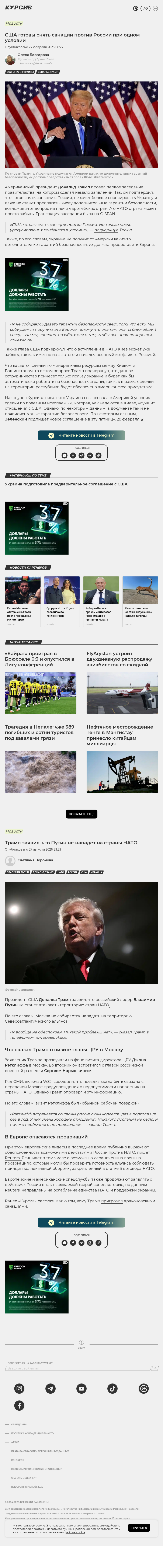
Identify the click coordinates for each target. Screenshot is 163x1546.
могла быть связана (120, 1081)
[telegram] (50, 1388)
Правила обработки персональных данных (40, 1451)
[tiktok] (112, 1388)
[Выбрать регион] (135, 8)
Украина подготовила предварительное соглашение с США (66, 484)
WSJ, (48, 1081)
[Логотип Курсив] (18, 7)
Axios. (61, 1037)
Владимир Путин (18, 872)
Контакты (17, 1460)
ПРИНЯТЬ (139, 1528)
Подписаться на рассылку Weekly (30, 1363)
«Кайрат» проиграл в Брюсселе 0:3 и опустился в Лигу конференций (39, 659)
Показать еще (81, 814)
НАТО (61, 872)
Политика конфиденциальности (32, 1433)
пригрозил (112, 1201)
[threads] (144, 1388)
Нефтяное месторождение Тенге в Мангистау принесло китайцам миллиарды (120, 735)
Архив (15, 1442)
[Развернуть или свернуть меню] (155, 8)
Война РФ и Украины (20, 72)
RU (145, 8)
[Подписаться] (155, 1368)
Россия (72, 872)
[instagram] (19, 1388)
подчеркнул (106, 230)
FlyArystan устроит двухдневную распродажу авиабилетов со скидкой (119, 659)
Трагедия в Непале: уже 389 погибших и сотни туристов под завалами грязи (39, 732)
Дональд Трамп (48, 72)
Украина (96, 872)
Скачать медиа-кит (24, 1478)
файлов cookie (75, 1532)
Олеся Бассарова (33, 55)
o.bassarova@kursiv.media (35, 63)
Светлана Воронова (35, 860)
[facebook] (19, 1405)
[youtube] (81, 1388)
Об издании (19, 1424)
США (84, 872)
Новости (14, 23)
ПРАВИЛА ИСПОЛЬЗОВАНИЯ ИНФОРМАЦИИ (36, 1469)
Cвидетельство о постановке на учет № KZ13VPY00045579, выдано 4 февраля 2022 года (54, 1513)
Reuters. (13, 1158)
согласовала (96, 397)
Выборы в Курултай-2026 (27, 1487)
